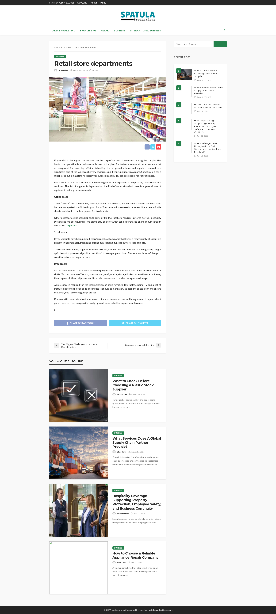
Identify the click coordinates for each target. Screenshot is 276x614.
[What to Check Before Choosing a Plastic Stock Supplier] (78, 395)
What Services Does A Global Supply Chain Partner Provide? (136, 442)
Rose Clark (121, 562)
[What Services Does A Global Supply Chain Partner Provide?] (78, 453)
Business (119, 30)
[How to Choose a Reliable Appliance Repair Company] (78, 567)
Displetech (71, 225)
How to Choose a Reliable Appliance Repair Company (135, 555)
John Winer (63, 70)
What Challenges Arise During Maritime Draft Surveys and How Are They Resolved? (207, 147)
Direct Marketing (63, 30)
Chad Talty (121, 452)
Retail (105, 30)
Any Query (82, 2)
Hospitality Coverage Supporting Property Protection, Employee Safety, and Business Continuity (136, 502)
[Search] (224, 30)
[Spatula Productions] (138, 16)
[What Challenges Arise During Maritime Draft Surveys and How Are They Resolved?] (184, 147)
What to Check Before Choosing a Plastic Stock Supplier (132, 385)
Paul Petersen (123, 513)
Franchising (88, 30)
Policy (103, 2)
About (94, 2)
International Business (145, 30)
